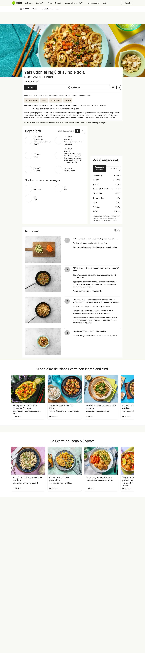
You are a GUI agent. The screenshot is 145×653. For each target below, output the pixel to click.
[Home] (21, 9)
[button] (55, 131)
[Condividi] (118, 87)
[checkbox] (25, 81)
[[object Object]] (113, 87)
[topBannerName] (72, 18)
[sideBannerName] (106, 139)
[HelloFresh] (17, 3)
